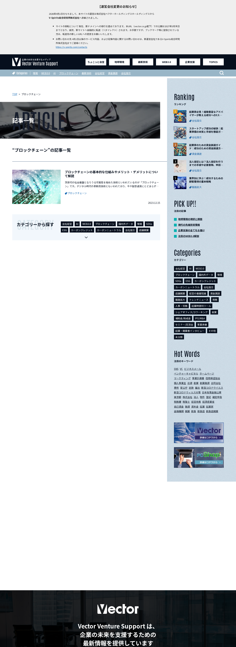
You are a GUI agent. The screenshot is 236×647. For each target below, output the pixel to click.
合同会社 (216, 383)
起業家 (209, 406)
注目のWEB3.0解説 (188, 236)
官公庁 (183, 387)
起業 (202, 406)
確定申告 (217, 397)
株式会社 (187, 397)
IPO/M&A (200, 318)
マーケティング (182, 378)
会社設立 (126, 73)
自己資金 (179, 406)
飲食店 (201, 411)
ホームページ (207, 373)
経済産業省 (208, 401)
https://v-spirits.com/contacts (71, 47)
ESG (64, 230)
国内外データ (126, 224)
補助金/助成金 (183, 318)
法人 (196, 397)
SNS (176, 369)
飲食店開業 (212, 411)
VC (181, 369)
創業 (196, 383)
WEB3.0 (166, 62)
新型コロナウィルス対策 (187, 392)
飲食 (193, 411)
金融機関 (179, 411)
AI (54, 73)
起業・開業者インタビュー (189, 330)
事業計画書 (198, 378)
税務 (215, 299)
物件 (202, 397)
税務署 (177, 401)
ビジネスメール (192, 369)
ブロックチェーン (68, 73)
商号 (176, 387)
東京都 (177, 397)
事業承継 (202, 324)
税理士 (186, 401)
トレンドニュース (198, 299)
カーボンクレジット (82, 230)
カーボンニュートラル (109, 230)
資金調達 (113, 73)
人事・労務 (181, 306)
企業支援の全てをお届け (191, 230)
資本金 (195, 406)
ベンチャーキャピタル (186, 373)
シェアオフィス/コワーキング (191, 312)
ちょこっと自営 (96, 62)
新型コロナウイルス (212, 387)
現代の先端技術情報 (189, 224)
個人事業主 (180, 383)
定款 (191, 387)
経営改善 (196, 401)
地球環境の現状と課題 (190, 219)
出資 (189, 383)
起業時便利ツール (201, 306)
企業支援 (190, 62)
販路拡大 (180, 299)
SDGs (149, 224)
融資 (187, 406)
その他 (212, 330)
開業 (187, 411)
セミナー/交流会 (184, 324)
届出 (197, 387)
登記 (208, 397)
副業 (214, 312)
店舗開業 (144, 230)
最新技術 (143, 62)
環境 (35, 73)
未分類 (179, 337)
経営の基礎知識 (197, 293)
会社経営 (100, 73)
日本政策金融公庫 (211, 392)
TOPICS (213, 62)
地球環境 (119, 62)
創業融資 (205, 383)
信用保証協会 (213, 378)
